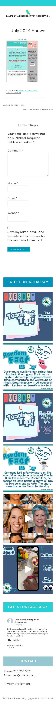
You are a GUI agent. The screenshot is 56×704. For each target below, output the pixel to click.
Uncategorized (31, 90)
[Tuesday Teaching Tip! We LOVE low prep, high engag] (27, 569)
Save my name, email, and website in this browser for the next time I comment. (26, 236)
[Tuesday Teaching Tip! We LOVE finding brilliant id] (27, 417)
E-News (20, 90)
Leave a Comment (13, 93)
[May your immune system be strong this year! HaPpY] (27, 366)
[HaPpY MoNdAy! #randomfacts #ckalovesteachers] (27, 468)
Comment (15, 150)
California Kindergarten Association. (28, 13)
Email (12, 198)
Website (13, 213)
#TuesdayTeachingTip (38, 634)
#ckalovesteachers (15, 636)
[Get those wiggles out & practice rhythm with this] (27, 316)
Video (17, 640)
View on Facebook (14, 645)
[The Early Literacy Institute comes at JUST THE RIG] (27, 518)
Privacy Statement (16, 683)
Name (12, 183)
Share (11, 647)
